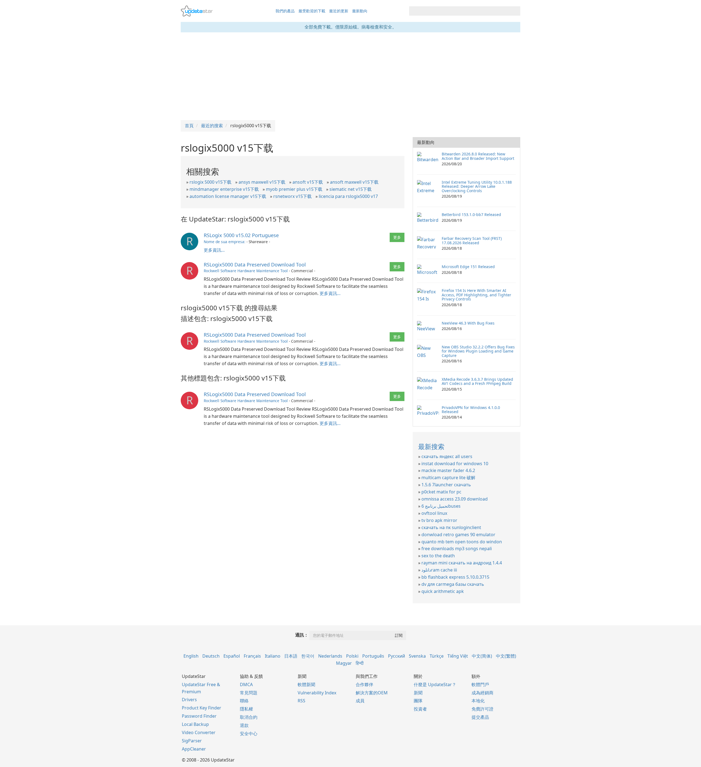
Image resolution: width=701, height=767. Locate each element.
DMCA (246, 684)
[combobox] (459, 11)
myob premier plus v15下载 (294, 189)
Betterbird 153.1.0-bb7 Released (471, 214)
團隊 (418, 701)
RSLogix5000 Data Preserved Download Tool (255, 264)
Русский (396, 656)
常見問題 (248, 693)
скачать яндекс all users (446, 456)
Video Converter (199, 732)
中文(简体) (482, 656)
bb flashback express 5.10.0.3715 (455, 577)
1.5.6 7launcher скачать (446, 485)
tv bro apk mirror (439, 520)
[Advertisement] (350, 76)
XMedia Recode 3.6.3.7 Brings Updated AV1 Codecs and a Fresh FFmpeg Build (477, 381)
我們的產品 (285, 10)
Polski (352, 656)
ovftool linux (434, 513)
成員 (360, 701)
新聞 (418, 693)
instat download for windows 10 (454, 464)
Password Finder (199, 716)
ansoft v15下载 (307, 182)
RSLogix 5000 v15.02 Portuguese (241, 235)
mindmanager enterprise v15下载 (224, 189)
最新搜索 (431, 446)
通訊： (301, 635)
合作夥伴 (364, 684)
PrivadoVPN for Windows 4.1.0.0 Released (471, 409)
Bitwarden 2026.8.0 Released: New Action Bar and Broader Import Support (478, 156)
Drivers (189, 700)
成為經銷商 (482, 693)
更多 (397, 237)
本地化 (478, 701)
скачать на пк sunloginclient (451, 527)
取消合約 (248, 717)
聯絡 (244, 701)
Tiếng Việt (457, 656)
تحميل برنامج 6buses (441, 506)
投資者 (420, 709)
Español (231, 656)
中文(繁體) (506, 656)
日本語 (290, 656)
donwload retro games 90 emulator (458, 535)
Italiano (272, 656)
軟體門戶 (480, 684)
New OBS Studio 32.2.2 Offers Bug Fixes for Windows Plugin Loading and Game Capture (478, 351)
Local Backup (195, 724)
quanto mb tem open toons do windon (461, 542)
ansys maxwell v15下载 (262, 182)
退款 (244, 725)
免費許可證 (482, 709)
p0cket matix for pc (441, 492)
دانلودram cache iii (439, 570)
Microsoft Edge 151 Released (468, 266)
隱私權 (246, 709)
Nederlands (330, 656)
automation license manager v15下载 (227, 196)
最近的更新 (338, 10)
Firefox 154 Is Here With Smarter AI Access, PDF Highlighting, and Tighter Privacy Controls (476, 295)
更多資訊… (214, 250)
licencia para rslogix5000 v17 (348, 196)
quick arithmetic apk (442, 591)
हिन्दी (360, 663)
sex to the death (438, 556)
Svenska (417, 656)
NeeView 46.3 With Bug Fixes (468, 323)
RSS (301, 701)
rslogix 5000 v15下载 (210, 182)
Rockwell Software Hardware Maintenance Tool (246, 270)
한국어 (307, 656)
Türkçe (437, 656)
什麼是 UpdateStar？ (435, 684)
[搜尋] (515, 11)
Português (373, 656)
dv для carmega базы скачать (452, 584)
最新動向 (359, 10)
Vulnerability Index (317, 693)
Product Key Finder (201, 708)
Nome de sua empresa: (224, 241)
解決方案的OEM (372, 693)
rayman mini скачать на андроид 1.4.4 (461, 563)
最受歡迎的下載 (311, 10)
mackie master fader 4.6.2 (448, 470)
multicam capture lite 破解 (448, 478)
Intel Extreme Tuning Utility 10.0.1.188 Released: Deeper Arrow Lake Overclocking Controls (477, 186)
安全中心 (248, 734)
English (191, 656)
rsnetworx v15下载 (292, 196)
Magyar (344, 663)
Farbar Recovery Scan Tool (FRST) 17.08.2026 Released (472, 240)
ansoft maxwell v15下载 (354, 182)
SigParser (192, 741)
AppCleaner (194, 749)
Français (252, 656)
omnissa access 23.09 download (454, 499)
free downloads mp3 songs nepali (456, 549)
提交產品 (480, 717)
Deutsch (211, 656)
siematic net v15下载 (350, 189)
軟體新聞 (306, 684)
